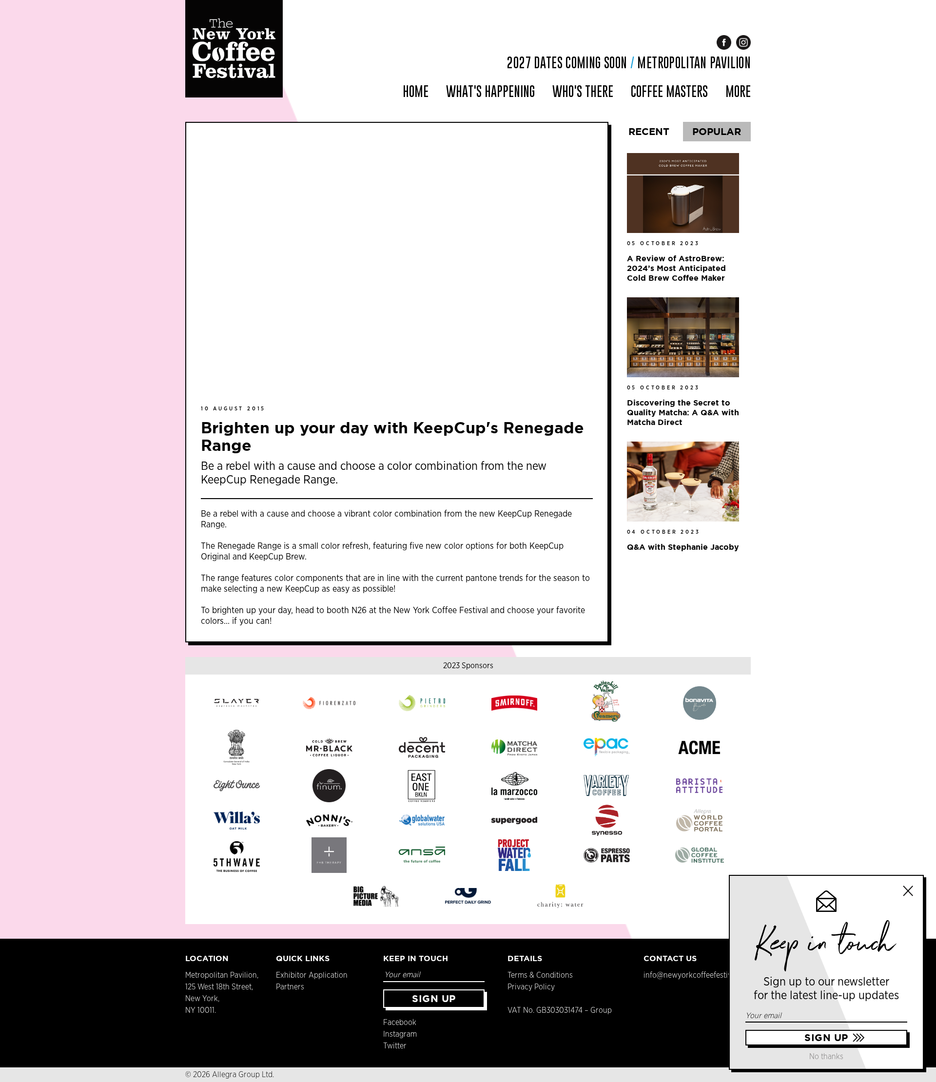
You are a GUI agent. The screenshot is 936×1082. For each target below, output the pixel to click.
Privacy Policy (531, 987)
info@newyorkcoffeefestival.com (699, 975)
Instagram (400, 1034)
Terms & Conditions (540, 975)
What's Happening (490, 91)
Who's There (582, 91)
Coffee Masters (669, 91)
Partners (290, 987)
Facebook (399, 1022)
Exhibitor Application (312, 975)
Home (416, 91)
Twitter (395, 1046)
